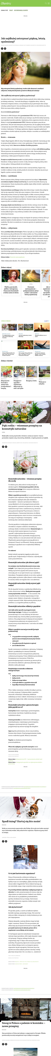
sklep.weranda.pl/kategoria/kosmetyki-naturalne (35, 786)
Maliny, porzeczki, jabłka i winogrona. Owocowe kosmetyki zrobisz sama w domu (11, 290)
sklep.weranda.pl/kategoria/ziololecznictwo (24, 988)
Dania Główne (29, 378)
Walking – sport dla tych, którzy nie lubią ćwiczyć (27, 961)
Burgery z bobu (31, 381)
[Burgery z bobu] (31, 371)
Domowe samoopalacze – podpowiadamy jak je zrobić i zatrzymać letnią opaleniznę (31, 290)
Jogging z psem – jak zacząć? (21, 963)
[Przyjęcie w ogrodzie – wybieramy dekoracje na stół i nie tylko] (19, 371)
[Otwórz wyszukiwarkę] (46, 3)
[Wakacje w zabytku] (44, 371)
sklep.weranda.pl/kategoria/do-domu (21, 788)
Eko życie (16, 378)
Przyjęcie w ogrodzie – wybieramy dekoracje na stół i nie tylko (18, 384)
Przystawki (4, 378)
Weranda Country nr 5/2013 (44, 379)
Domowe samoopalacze (17, 257)
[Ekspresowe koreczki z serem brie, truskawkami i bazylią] (6, 371)
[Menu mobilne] (48, 3)
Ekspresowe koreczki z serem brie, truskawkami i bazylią (6, 384)
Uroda (11, 284)
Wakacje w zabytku (42, 383)
